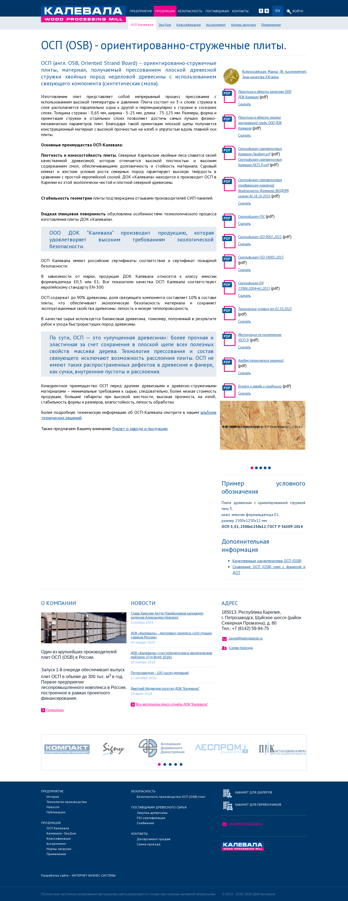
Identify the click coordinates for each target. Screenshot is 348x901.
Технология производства (66, 802)
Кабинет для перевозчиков (258, 804)
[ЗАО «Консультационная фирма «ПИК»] (282, 759)
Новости (52, 807)
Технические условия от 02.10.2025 (265, 309)
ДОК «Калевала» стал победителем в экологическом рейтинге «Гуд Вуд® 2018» (171, 655)
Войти (298, 11)
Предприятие (141, 11)
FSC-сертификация (151, 818)
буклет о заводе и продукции (139, 428)
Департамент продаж (153, 839)
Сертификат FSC (251, 216)
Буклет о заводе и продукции (260, 386)
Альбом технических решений (261, 360)
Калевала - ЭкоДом (61, 833)
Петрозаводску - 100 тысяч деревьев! (160, 673)
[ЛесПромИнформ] (221, 759)
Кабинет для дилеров (253, 792)
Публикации (55, 812)
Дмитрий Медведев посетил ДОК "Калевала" (165, 689)
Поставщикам (217, 11)
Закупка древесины (152, 813)
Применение (271, 25)
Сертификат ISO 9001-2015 (260, 237)
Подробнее (55, 710)
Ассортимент (216, 25)
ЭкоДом (165, 25)
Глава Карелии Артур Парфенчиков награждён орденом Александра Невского (167, 615)
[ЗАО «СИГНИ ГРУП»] (116, 759)
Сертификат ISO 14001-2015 (261, 257)
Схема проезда (241, 648)
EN (277, 11)
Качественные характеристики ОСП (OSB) (267, 560)
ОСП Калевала (142, 25)
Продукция (165, 11)
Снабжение (145, 823)
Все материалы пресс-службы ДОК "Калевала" (172, 704)
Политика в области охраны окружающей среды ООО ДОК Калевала (260, 123)
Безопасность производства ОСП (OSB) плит (171, 797)
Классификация (188, 25)
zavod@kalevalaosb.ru (246, 638)
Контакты (240, 11)
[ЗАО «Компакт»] (69, 759)
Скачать (244, 104)
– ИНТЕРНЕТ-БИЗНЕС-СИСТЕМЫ (78, 875)
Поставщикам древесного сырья (159, 807)
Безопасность (190, 11)
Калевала (83, 14)
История (52, 797)
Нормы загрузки (243, 25)
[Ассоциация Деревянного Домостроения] (163, 759)
